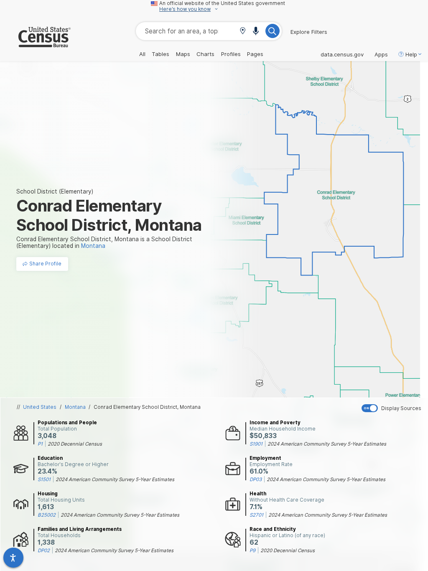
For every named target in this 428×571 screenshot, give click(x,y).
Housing (48, 494)
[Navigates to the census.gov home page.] (35, 44)
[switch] (393, 408)
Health (258, 494)
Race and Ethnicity (273, 529)
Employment (265, 458)
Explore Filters (308, 31)
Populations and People (67, 423)
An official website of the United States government (222, 3)
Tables (160, 54)
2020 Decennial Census (75, 444)
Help (411, 54)
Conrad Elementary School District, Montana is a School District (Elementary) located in (104, 242)
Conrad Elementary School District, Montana (147, 407)
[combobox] (209, 31)
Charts (205, 54)
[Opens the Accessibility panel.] (13, 558)
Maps (183, 54)
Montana (75, 407)
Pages (255, 54)
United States (39, 407)
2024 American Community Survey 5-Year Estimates (327, 444)
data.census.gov (342, 54)
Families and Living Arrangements (80, 529)
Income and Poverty (275, 423)
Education (50, 458)
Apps (381, 54)
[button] (243, 31)
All (142, 54)
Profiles (231, 54)
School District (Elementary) (54, 191)
